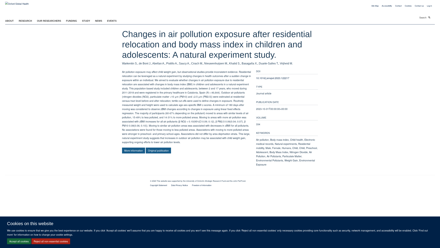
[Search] (429, 17)
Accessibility (387, 5)
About (9, 20)
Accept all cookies (19, 241)
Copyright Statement (158, 185)
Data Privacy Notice (179, 185)
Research (25, 20)
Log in (429, 5)
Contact (398, 5)
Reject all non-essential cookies (51, 241)
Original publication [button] (158, 150)
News (98, 20)
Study (86, 20)
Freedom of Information (201, 185)
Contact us (419, 5)
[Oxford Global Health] (17, 2)
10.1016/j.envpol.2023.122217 (272, 78)
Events (112, 20)
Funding (71, 20)
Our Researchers (49, 20)
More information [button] (133, 150)
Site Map (375, 5)
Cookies (408, 5)
